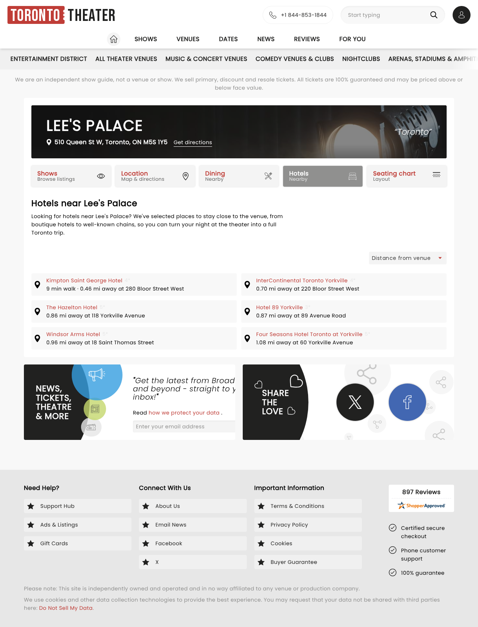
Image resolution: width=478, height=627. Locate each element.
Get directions (193, 142)
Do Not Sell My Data (66, 608)
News (265, 39)
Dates (228, 39)
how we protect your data (185, 412)
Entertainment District (48, 59)
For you (352, 39)
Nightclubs (361, 59)
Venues (188, 39)
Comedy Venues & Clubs (294, 59)
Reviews (307, 39)
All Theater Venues (126, 59)
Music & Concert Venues (206, 59)
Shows (145, 39)
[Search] (435, 15)
